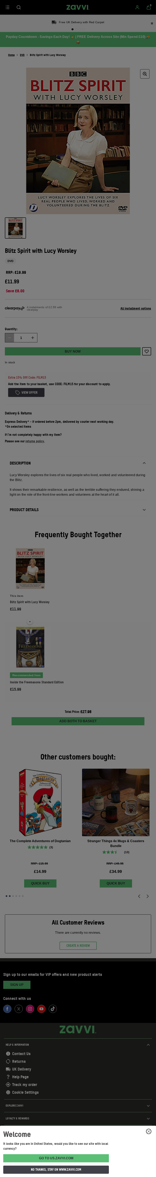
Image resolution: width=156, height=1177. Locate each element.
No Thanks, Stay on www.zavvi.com (56, 1169)
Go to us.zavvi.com (56, 1158)
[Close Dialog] (148, 1131)
